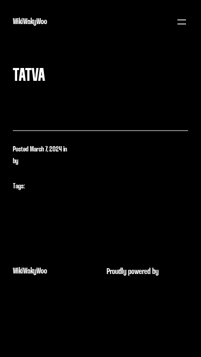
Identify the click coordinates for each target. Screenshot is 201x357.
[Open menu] (181, 22)
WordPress (174, 272)
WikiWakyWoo (30, 22)
